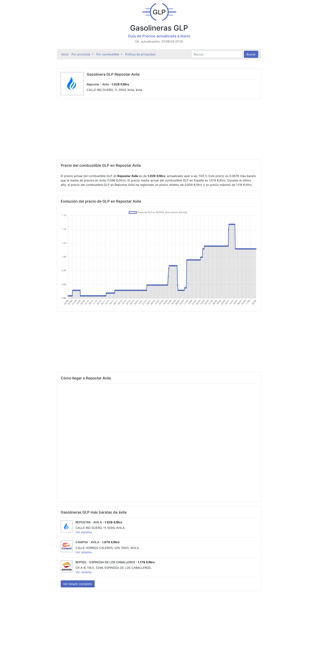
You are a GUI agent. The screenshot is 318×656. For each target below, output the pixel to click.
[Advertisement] (159, 129)
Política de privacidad (140, 54)
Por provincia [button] (81, 54)
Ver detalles (83, 532)
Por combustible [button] (108, 54)
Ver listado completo (77, 584)
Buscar (251, 54)
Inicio (65, 54)
